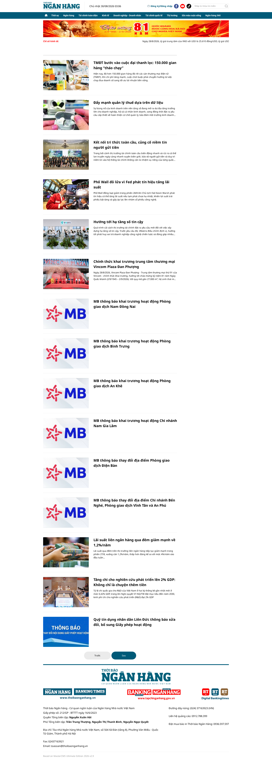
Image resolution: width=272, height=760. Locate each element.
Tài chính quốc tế (153, 15)
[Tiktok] (189, 6)
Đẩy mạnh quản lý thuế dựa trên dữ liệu (128, 102)
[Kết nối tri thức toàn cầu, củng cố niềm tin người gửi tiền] (66, 155)
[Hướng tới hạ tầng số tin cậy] (66, 234)
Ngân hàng (68, 15)
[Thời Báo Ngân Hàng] (64, 6)
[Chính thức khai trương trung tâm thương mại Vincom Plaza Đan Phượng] (66, 274)
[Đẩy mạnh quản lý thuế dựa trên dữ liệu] (66, 115)
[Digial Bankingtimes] (215, 694)
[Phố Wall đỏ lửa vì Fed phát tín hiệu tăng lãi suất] (66, 194)
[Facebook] (176, 6)
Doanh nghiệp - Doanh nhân (127, 15)
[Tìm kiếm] (226, 6)
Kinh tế (105, 15)
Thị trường (172, 15)
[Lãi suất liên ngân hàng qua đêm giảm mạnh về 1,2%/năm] (66, 552)
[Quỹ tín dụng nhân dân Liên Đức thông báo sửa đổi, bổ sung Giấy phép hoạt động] (66, 632)
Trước (97, 655)
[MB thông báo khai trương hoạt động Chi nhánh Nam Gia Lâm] (66, 433)
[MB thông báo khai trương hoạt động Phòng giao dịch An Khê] (66, 393)
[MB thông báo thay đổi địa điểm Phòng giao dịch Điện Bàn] (66, 473)
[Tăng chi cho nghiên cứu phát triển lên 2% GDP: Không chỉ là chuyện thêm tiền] (66, 592)
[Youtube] (182, 6)
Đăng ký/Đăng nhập (161, 6)
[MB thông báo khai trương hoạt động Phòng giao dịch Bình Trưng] (66, 353)
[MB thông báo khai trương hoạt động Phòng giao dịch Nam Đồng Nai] (66, 314)
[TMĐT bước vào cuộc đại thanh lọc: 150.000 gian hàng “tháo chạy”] (66, 75)
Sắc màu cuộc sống (191, 15)
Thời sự (55, 15)
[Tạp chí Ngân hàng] (154, 694)
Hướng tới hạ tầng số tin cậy (118, 221)
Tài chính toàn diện (88, 15)
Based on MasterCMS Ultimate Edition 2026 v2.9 (68, 755)
